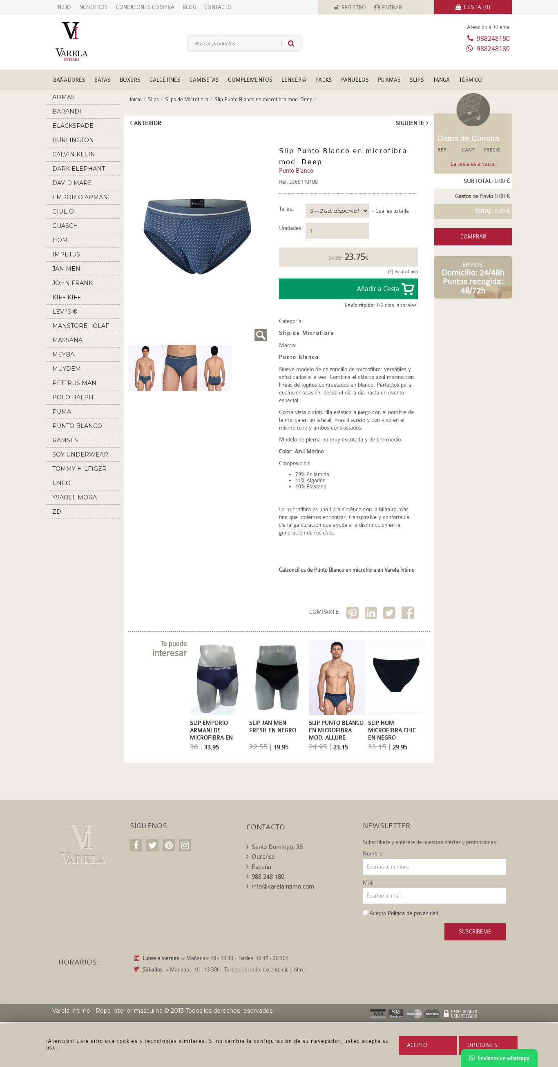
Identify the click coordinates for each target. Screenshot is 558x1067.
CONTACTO (218, 7)
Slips (417, 80)
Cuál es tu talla (392, 211)
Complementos (250, 80)
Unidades (290, 228)
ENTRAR (392, 7)
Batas (102, 80)
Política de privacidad (413, 913)
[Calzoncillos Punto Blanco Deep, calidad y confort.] (197, 237)
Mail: (369, 882)
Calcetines (165, 80)
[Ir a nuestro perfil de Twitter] (152, 845)
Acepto (417, 1045)
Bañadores (69, 80)
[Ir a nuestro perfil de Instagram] (185, 845)
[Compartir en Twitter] (390, 614)
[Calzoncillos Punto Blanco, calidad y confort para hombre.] (214, 367)
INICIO (63, 7)
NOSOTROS (93, 7)
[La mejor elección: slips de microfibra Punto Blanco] (145, 367)
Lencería (293, 80)
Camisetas (204, 80)
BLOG (189, 7)
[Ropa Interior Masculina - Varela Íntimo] (85, 41)
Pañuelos (355, 80)
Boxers (130, 80)
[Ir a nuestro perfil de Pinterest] (169, 845)
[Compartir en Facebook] (409, 614)
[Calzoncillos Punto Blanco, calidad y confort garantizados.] (180, 367)
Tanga (441, 80)
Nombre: (373, 853)
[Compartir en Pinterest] (353, 614)
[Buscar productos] (288, 43)
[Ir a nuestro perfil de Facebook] (136, 845)
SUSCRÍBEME (475, 932)
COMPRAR (473, 237)
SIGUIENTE (410, 123)
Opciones (482, 1045)
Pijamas (389, 80)
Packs (323, 80)
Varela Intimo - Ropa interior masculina (107, 1010)
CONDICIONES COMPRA (145, 7)
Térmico (470, 80)
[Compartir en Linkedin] (372, 614)
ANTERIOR (147, 123)
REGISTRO (353, 7)
